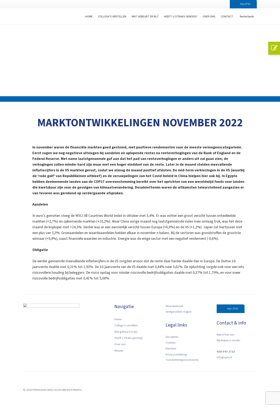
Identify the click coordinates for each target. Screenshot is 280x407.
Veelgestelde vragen (178, 312)
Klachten (171, 348)
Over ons (120, 344)
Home (118, 319)
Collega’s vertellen (126, 325)
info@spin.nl (224, 357)
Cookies (171, 342)
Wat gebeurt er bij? (126, 332)
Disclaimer (172, 337)
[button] (220, 4)
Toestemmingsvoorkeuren (182, 360)
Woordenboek (174, 306)
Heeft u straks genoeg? (128, 338)
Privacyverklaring (176, 354)
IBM (64, 390)
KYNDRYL (76, 390)
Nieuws (118, 350)
